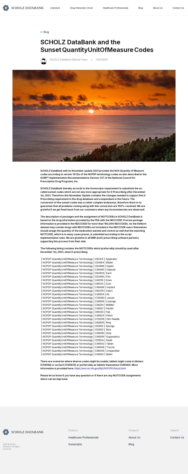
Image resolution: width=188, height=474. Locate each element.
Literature (55, 7)
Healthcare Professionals (115, 7)
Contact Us (178, 7)
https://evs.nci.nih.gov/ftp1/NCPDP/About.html (100, 368)
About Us (157, 7)
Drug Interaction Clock (81, 7)
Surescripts (75, 444)
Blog (140, 7)
